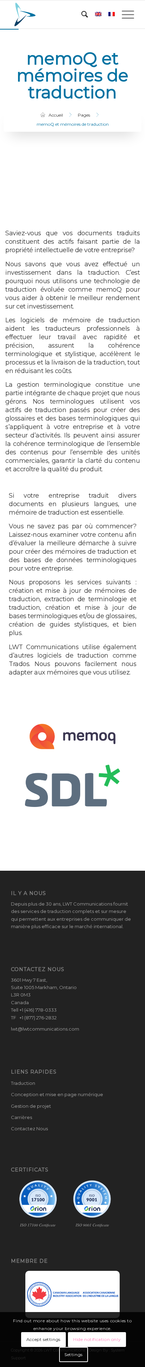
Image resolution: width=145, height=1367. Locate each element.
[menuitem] (81, 14)
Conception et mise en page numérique (57, 1094)
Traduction (23, 1083)
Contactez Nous (29, 1128)
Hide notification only (97, 1339)
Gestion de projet (31, 1106)
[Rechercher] (81, 14)
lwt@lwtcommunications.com (45, 1029)
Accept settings (43, 1339)
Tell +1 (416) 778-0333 (34, 1010)
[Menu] (124, 14)
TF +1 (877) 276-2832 (34, 1017)
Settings (73, 1354)
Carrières (21, 1117)
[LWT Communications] (60, 14)
